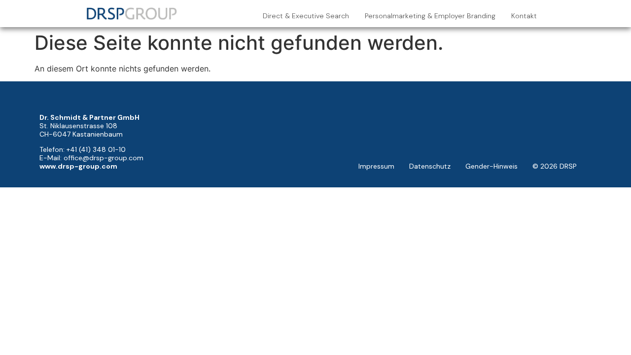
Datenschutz (430, 166)
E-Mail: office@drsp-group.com (91, 157)
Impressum (376, 166)
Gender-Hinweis (491, 166)
